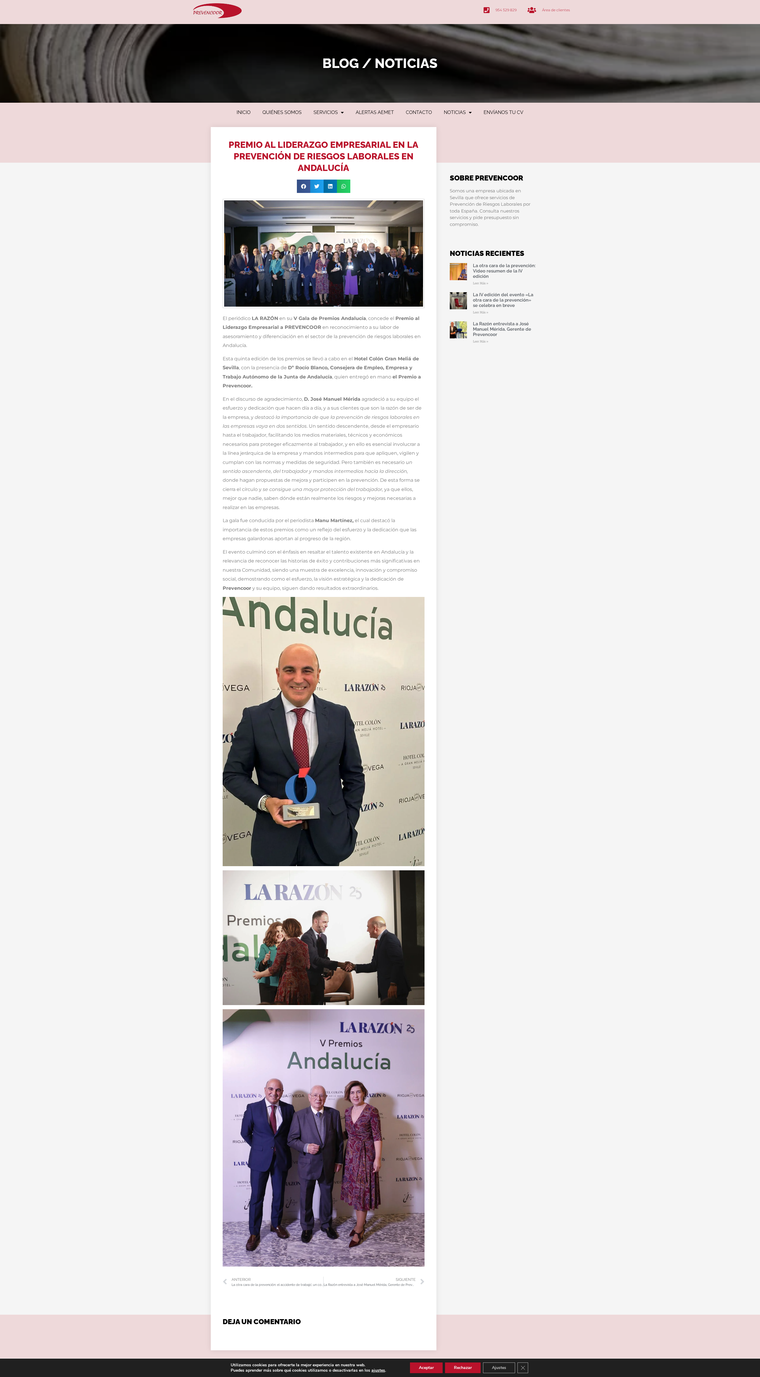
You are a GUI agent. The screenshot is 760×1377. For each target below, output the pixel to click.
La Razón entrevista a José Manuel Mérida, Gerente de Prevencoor (502, 329)
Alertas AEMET (375, 112)
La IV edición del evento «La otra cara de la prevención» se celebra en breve (503, 300)
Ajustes (499, 1367)
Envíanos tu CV (503, 112)
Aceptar (426, 1367)
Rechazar (463, 1367)
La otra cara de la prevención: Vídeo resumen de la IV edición (504, 271)
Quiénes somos (282, 112)
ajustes (378, 1370)
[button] (303, 186)
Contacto (419, 112)
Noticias (455, 112)
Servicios (326, 112)
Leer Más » (480, 283)
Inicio (244, 112)
